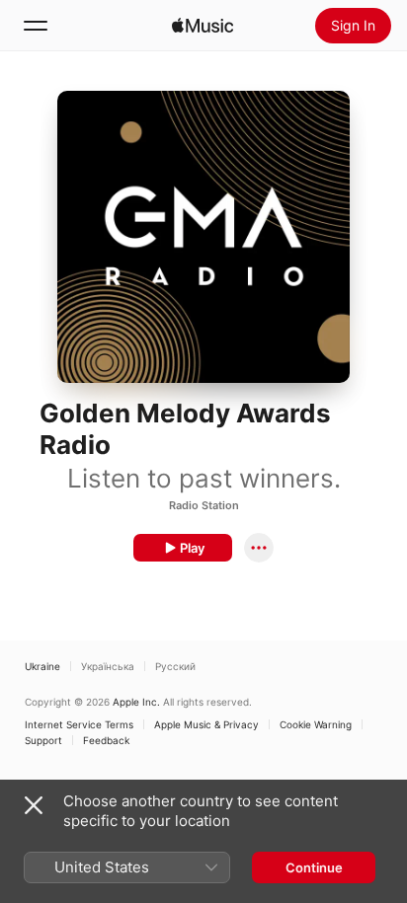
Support (43, 740)
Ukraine (42, 666)
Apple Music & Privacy (206, 724)
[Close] (33, 805)
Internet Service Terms (79, 724)
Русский (175, 666)
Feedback (106, 740)
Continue (314, 867)
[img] (202, 26)
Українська (107, 666)
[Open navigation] (35, 25)
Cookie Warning (316, 724)
